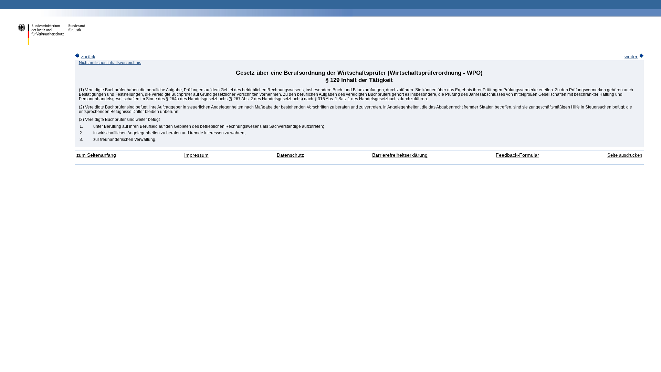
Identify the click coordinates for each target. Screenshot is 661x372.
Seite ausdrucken (624, 155)
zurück (88, 56)
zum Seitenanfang (96, 155)
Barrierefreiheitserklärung (400, 155)
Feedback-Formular (517, 155)
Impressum (196, 155)
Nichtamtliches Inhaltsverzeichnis (110, 62)
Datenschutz (290, 155)
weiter (631, 56)
